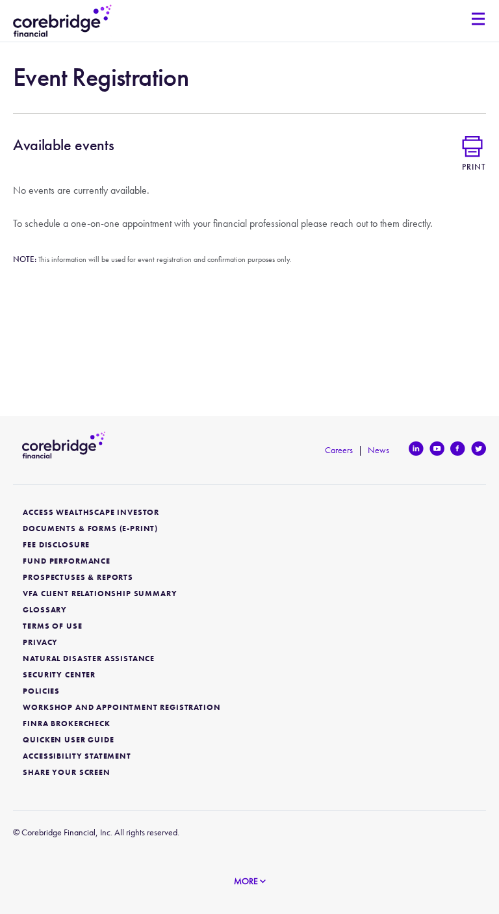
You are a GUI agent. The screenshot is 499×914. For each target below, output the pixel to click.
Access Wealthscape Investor (91, 512)
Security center (59, 675)
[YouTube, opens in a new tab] (435, 448)
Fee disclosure (56, 545)
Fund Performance (66, 561)
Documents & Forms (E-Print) (90, 529)
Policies (41, 691)
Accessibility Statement (77, 756)
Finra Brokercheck (66, 724)
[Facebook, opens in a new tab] (455, 448)
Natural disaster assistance (89, 659)
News (378, 450)
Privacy (40, 642)
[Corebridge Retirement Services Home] (62, 21)
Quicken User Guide (68, 740)
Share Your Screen (66, 772)
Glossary (45, 610)
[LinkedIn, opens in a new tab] (414, 448)
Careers (339, 450)
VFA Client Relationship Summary (100, 594)
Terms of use (52, 626)
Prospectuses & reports (78, 577)
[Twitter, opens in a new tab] (476, 448)
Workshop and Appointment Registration (121, 707)
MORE (247, 881)
